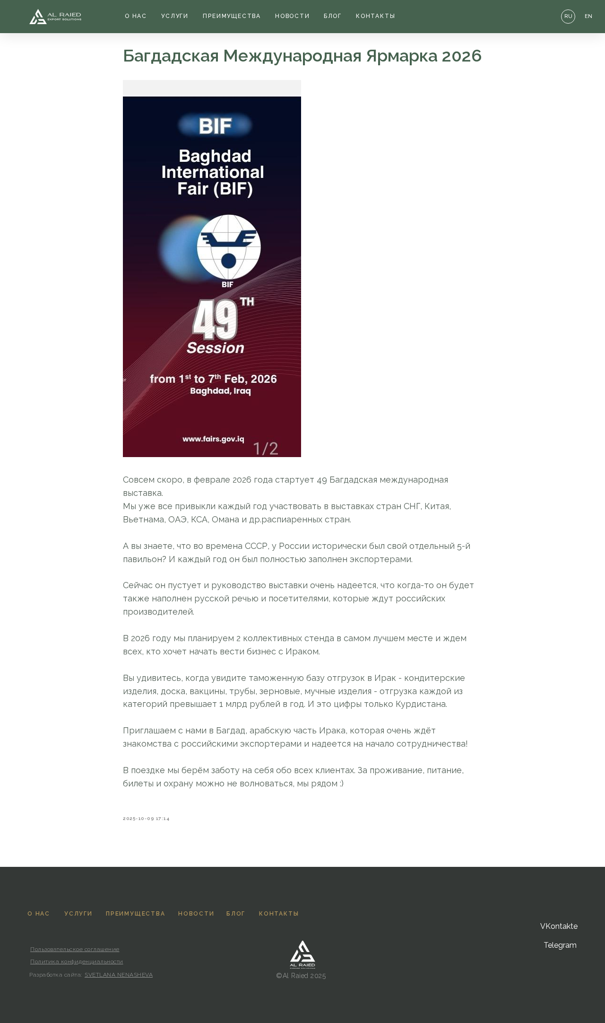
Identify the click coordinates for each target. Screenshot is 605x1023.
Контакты (375, 16)
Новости (292, 16)
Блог (333, 16)
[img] (55, 16)
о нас (136, 16)
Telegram (560, 945)
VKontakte (559, 926)
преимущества (232, 16)
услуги (175, 16)
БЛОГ (235, 913)
